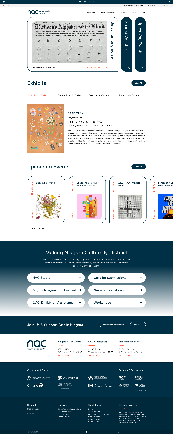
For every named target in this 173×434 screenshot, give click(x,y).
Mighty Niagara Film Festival (54, 290)
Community (165, 5)
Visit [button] (143, 12)
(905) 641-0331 (33, 409)
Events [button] (123, 12)
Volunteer (152, 5)
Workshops (102, 303)
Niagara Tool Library (109, 290)
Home (90, 409)
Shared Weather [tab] (126, 36)
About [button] (134, 12)
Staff (72, 432)
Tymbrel (144, 432)
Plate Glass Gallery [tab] (129, 95)
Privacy (43, 432)
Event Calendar (94, 417)
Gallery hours (64, 355)
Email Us (30, 413)
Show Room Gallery (65, 412)
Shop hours (93, 355)
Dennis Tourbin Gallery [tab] (70, 95)
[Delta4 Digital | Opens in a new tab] (33, 432)
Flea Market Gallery (96, 67)
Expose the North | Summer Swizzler (87, 184)
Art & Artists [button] (91, 12)
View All (138, 83)
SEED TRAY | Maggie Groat (128, 184)
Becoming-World (45, 182)
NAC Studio (41, 278)
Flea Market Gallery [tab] (98, 95)
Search (59, 432)
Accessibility (51, 432)
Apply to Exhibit (94, 412)
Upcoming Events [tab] (140, 37)
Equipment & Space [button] (108, 12)
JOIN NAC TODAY (85, 2)
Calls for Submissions (110, 278)
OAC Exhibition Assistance (53, 303)
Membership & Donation (114, 324)
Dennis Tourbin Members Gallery (70, 409)
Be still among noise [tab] (112, 40)
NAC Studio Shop (94, 422)
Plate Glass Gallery (64, 414)
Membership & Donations (134, 5)
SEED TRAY (75, 113)
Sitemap (66, 432)
